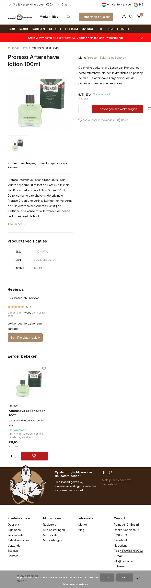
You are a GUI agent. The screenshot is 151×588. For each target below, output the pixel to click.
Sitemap (13, 550)
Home (24, 47)
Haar (11, 29)
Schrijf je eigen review (25, 337)
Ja (107, 577)
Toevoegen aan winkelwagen (117, 109)
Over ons (14, 524)
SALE (101, 29)
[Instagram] (110, 472)
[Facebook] (103, 472)
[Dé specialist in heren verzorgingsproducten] (20, 17)
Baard (23, 29)
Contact (13, 556)
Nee (124, 577)
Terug (15, 47)
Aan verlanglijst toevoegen (98, 120)
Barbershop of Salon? (96, 16)
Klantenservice (121, 4)
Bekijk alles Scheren (113, 57)
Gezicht (55, 29)
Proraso (92, 57)
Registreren (50, 524)
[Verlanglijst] (131, 17)
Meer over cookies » (75, 584)
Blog (55, 16)
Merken (45, 16)
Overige (88, 29)
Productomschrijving (22, 163)
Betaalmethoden (18, 540)
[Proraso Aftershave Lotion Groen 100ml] (28, 384)
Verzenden (15, 545)
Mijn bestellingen (54, 529)
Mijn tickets (50, 535)
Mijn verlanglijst (53, 540)
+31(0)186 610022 (131, 550)
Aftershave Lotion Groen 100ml (27, 413)
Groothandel (119, 29)
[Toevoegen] (34, 456)
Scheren (38, 29)
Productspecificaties (54, 163)
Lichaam (71, 29)
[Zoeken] (68, 17)
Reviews (13, 167)
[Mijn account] (124, 17)
